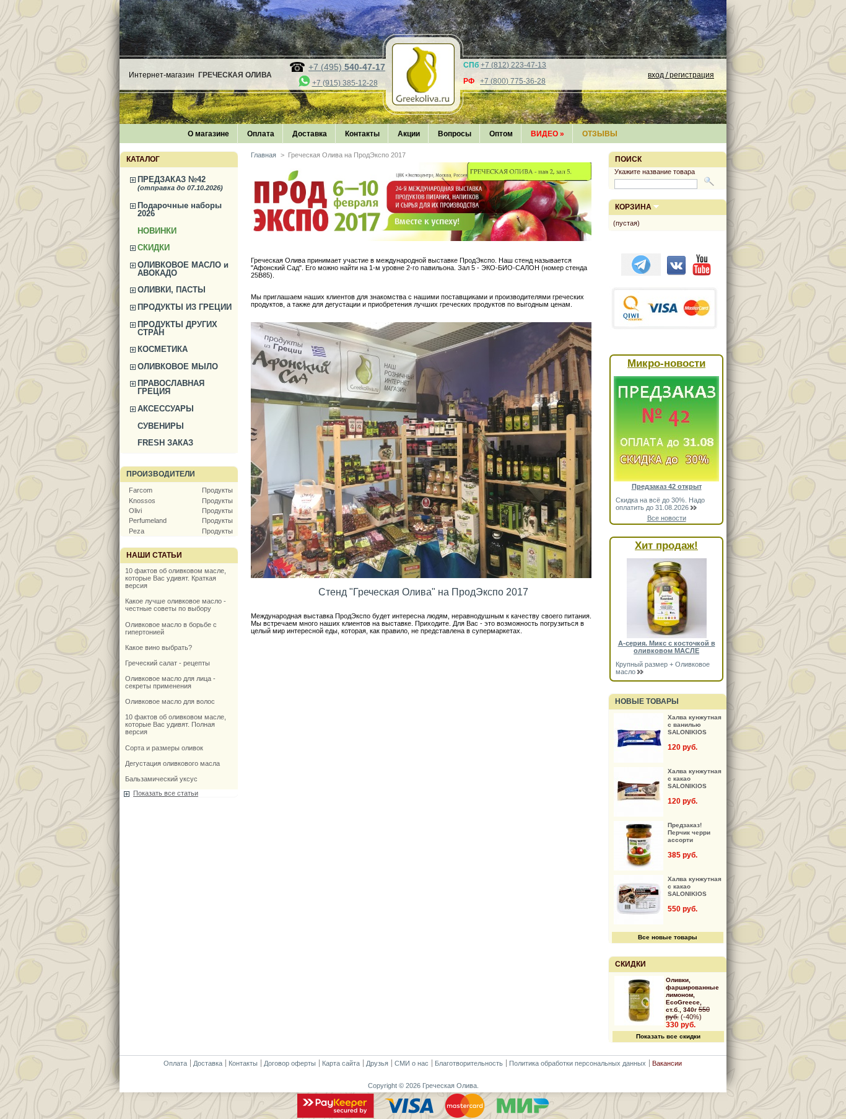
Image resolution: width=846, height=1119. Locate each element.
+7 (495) (346, 67)
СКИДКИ (153, 247)
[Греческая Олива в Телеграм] (641, 273)
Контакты (362, 133)
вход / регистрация (681, 75)
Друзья (377, 1063)
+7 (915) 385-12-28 (345, 83)
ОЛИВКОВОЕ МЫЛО (177, 366)
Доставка (309, 133)
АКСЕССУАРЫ (165, 408)
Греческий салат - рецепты (167, 663)
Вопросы (454, 133)
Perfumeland (148, 520)
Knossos (142, 500)
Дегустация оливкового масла (172, 763)
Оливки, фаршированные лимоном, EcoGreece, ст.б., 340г (692, 994)
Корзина (633, 207)
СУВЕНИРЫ (160, 426)
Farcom (140, 490)
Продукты (217, 490)
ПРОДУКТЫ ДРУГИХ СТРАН (177, 328)
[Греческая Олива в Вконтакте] (676, 273)
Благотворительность (469, 1063)
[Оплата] (423, 1115)
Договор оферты (290, 1063)
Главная (263, 155)
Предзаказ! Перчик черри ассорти (689, 832)
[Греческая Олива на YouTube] (702, 273)
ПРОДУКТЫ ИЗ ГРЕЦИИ (184, 307)
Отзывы (599, 133)
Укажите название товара (654, 171)
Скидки (630, 964)
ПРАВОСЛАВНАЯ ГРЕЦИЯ (170, 387)
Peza (136, 531)
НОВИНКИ (157, 230)
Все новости (666, 518)
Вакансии (667, 1063)
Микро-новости (666, 363)
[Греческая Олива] (423, 101)
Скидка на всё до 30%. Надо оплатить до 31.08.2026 (660, 503)
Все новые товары (667, 937)
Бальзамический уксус (161, 779)
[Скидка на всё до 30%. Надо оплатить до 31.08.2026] (666, 479)
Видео (547, 133)
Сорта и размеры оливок (164, 748)
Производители (160, 474)
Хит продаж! (666, 545)
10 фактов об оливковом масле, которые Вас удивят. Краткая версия (175, 578)
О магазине (208, 133)
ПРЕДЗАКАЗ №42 (180, 183)
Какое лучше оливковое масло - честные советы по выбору (175, 604)
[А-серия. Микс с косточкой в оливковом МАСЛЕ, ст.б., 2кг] (667, 635)
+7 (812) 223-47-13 (513, 65)
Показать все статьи (165, 793)
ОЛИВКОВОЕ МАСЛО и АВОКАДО (183, 269)
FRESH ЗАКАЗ (165, 442)
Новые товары (647, 701)
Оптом (501, 133)
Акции (409, 133)
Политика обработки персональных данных (577, 1063)
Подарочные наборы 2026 (179, 209)
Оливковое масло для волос (170, 701)
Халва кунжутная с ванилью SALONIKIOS (695, 724)
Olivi (135, 510)
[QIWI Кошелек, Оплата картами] (665, 327)
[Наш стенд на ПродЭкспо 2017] (421, 575)
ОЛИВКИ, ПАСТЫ (171, 289)
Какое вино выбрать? (158, 647)
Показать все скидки (668, 1036)
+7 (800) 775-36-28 (513, 81)
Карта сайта (341, 1063)
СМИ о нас (412, 1063)
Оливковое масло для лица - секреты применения (170, 682)
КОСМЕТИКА (162, 349)
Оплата (260, 133)
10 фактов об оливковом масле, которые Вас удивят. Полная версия (175, 724)
